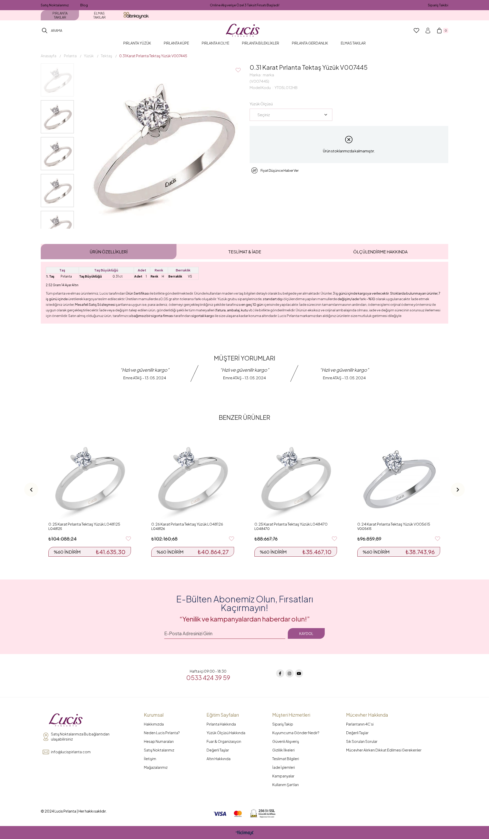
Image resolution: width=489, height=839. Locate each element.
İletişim (150, 758)
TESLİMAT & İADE (244, 251)
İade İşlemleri (283, 767)
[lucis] (66, 720)
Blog (84, 5)
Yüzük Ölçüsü (261, 103)
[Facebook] (280, 673)
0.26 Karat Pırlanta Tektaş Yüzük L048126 (187, 524)
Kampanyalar (283, 776)
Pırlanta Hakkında (221, 724)
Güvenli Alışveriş (285, 741)
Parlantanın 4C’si (360, 724)
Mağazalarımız (156, 767)
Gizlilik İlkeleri (283, 750)
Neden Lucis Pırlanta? (162, 732)
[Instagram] (290, 673)
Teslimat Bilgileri (285, 758)
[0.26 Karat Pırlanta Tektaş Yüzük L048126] (192, 478)
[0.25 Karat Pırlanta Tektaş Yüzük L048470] (295, 478)
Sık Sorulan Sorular (361, 741)
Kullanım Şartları (285, 784)
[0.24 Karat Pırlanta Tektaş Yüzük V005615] (398, 478)
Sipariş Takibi (438, 5)
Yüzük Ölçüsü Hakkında (226, 732)
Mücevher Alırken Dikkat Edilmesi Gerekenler (384, 750)
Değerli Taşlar (218, 750)
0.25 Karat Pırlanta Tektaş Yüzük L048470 (291, 524)
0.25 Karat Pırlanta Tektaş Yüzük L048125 (84, 524)
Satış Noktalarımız (55, 5)
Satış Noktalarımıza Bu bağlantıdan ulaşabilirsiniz (80, 736)
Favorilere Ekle (128, 539)
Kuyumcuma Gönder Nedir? (295, 732)
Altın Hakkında (218, 758)
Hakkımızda (154, 724)
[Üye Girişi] (428, 30)
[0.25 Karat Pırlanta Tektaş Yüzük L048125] (89, 478)
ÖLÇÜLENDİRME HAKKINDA (380, 251)
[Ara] (44, 30)
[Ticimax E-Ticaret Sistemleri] (245, 833)
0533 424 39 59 (208, 677)
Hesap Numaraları (159, 741)
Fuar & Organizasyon (224, 741)
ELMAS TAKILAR (99, 15)
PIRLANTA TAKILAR (59, 15)
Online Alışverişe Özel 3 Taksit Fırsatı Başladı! (244, 5)
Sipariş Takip (282, 724)
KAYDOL (306, 633)
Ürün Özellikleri (109, 251)
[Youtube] (299, 673)
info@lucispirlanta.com (71, 751)
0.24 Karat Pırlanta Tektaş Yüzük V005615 (393, 524)
